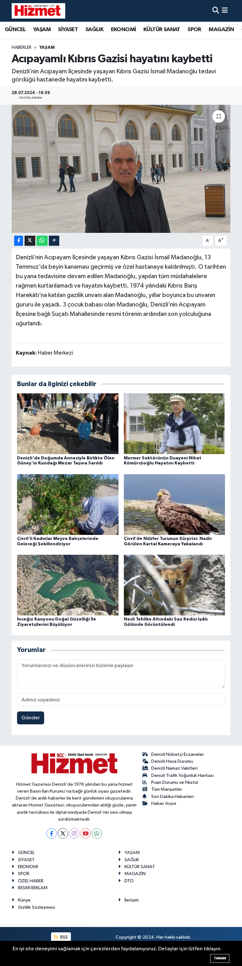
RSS (63, 937)
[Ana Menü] (225, 11)
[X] (63, 833)
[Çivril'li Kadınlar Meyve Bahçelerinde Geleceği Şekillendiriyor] (67, 504)
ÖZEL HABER (30, 881)
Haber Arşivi (163, 803)
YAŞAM (42, 29)
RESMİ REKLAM (33, 887)
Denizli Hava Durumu (172, 761)
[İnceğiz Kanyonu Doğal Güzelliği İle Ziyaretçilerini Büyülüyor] (67, 585)
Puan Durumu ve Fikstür (175, 782)
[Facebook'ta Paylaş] (18, 241)
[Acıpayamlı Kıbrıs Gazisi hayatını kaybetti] (121, 169)
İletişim (131, 900)
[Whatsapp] (97, 833)
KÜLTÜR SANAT (161, 29)
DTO (129, 881)
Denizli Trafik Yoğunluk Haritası (182, 775)
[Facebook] (51, 833)
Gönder (30, 718)
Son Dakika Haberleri (172, 796)
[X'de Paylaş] (30, 241)
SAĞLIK (94, 29)
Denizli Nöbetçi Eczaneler (177, 754)
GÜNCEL (15, 29)
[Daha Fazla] (54, 241)
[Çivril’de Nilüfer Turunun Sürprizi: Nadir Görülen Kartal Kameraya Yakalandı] (174, 504)
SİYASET (68, 29)
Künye (24, 900)
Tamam (220, 958)
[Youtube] (85, 833)
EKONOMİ (123, 29)
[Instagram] (74, 833)
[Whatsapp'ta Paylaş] (42, 241)
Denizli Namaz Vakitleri (174, 768)
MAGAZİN (221, 29)
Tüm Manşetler (166, 789)
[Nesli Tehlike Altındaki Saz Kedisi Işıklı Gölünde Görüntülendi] (174, 585)
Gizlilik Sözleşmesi (36, 907)
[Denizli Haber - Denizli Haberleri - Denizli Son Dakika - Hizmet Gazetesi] (38, 10)
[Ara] (215, 11)
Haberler (22, 47)
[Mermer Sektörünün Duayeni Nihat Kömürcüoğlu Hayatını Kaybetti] (174, 423)
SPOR (194, 29)
